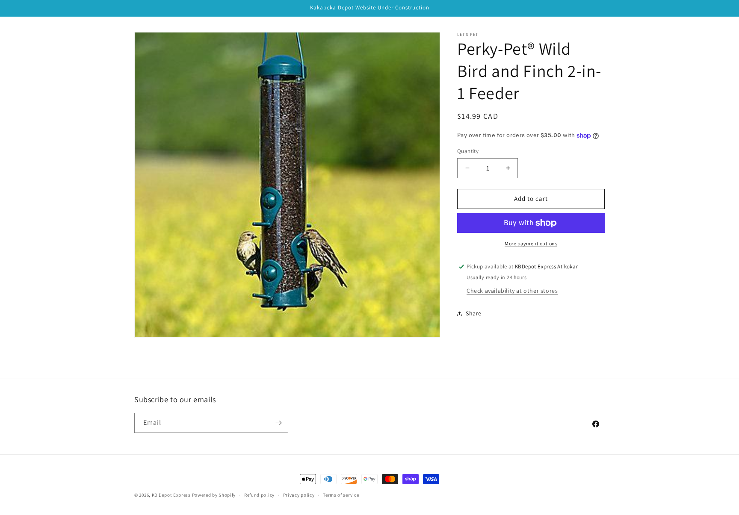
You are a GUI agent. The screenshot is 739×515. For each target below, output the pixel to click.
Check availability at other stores (512, 290)
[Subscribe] (278, 423)
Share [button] (474, 313)
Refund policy (259, 495)
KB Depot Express (171, 495)
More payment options (531, 243)
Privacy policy (299, 495)
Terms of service (341, 495)
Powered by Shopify (214, 495)
